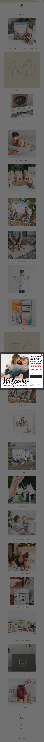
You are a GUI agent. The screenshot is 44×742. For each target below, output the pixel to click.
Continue (36, 377)
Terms (34, 385)
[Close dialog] (42, 355)
